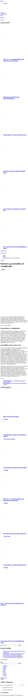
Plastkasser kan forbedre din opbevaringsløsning (11, 97)
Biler (4, 671)
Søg (20, 645)
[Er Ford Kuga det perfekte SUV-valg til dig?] (15, 191)
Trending (5, 3)
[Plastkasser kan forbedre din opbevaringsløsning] (15, 79)
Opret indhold (4, 13)
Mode (4, 668)
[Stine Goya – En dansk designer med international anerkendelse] (15, 41)
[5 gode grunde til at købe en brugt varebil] (15, 453)
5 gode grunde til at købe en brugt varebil (15, 467)
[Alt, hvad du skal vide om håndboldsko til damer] (15, 229)
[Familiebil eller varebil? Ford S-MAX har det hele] (15, 427)
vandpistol (8, 352)
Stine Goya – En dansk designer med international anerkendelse (13, 60)
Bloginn (2, 17)
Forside (4, 666)
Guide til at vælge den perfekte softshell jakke (13, 656)
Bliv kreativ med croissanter (11, 416)
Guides (4, 673)
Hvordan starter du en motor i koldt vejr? (15, 533)
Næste (5, 250)
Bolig (4, 670)
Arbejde (5, 675)
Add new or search (5, 685)
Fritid (4, 669)
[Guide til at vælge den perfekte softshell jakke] (15, 153)
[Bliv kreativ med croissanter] (15, 402)
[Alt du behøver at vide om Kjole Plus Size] (15, 117)
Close (2, 662)
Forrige (2, 250)
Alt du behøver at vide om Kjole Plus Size (14, 135)
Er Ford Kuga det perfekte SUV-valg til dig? (12, 657)
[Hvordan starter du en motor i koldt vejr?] (15, 518)
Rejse (4, 674)
